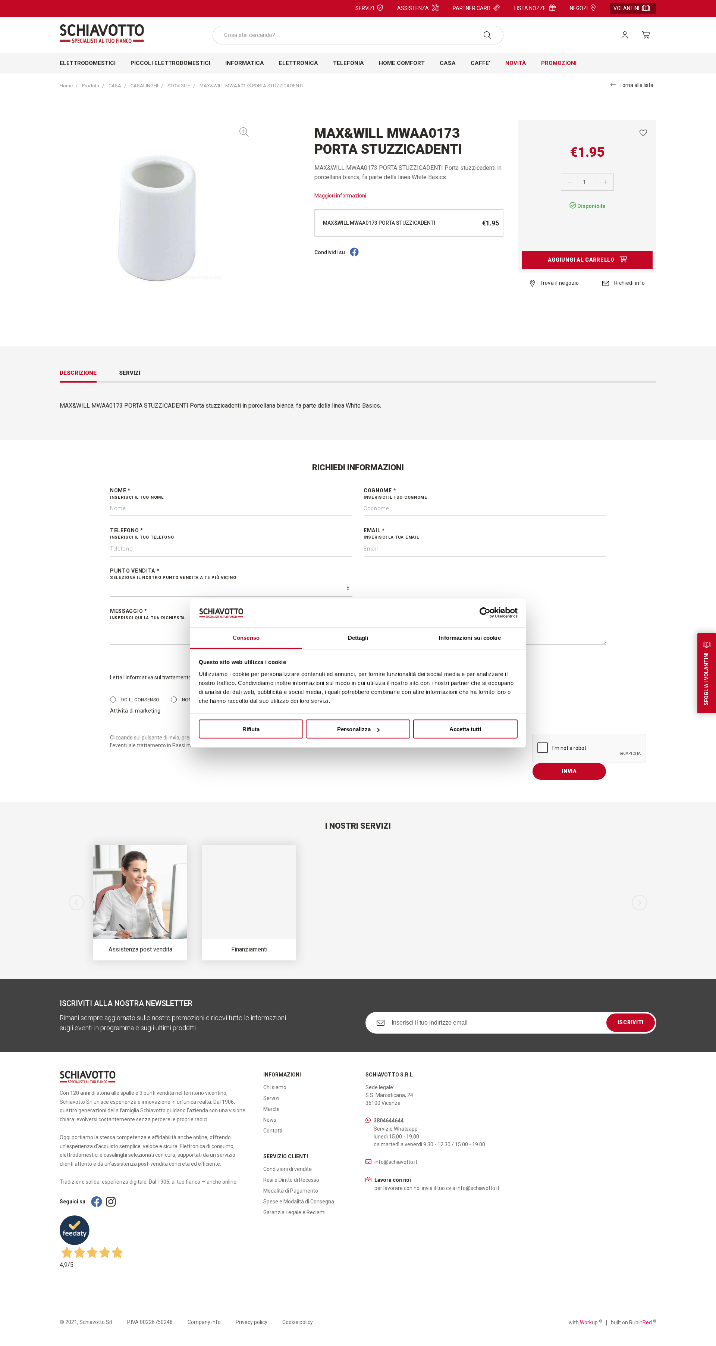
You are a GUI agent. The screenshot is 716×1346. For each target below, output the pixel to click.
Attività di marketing (135, 711)
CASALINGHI (144, 85)
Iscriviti (631, 1022)
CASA (115, 85)
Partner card (471, 8)
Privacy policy (251, 1322)
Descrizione (78, 373)
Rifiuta (251, 729)
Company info (204, 1322)
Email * (391, 533)
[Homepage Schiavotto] (102, 33)
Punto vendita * (173, 574)
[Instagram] (111, 1202)
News (269, 1120)
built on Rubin (633, 1322)
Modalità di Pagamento (290, 1191)
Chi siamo (274, 1087)
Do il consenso (140, 699)
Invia (569, 771)
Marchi (271, 1109)
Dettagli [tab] (358, 637)
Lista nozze (530, 8)
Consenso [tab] (246, 637)
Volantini (626, 8)
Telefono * (142, 533)
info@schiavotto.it (395, 1162)
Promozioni (559, 63)
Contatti (272, 1131)
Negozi (579, 8)
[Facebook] (354, 252)
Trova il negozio (558, 283)
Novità (515, 63)
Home (66, 85)
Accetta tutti (465, 729)
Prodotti (90, 85)
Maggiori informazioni (340, 196)
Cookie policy (297, 1322)
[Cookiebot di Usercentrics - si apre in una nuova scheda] (485, 613)
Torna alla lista (636, 85)
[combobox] (358, 35)
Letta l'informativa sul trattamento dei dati (160, 677)
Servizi (364, 8)
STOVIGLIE (178, 85)
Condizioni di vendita (287, 1169)
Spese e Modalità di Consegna (298, 1202)
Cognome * (395, 493)
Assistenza (413, 8)
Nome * (137, 493)
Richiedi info (629, 283)
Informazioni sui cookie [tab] (469, 637)
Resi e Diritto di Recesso (291, 1180)
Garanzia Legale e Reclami (294, 1212)
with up (585, 1322)
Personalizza (354, 729)
